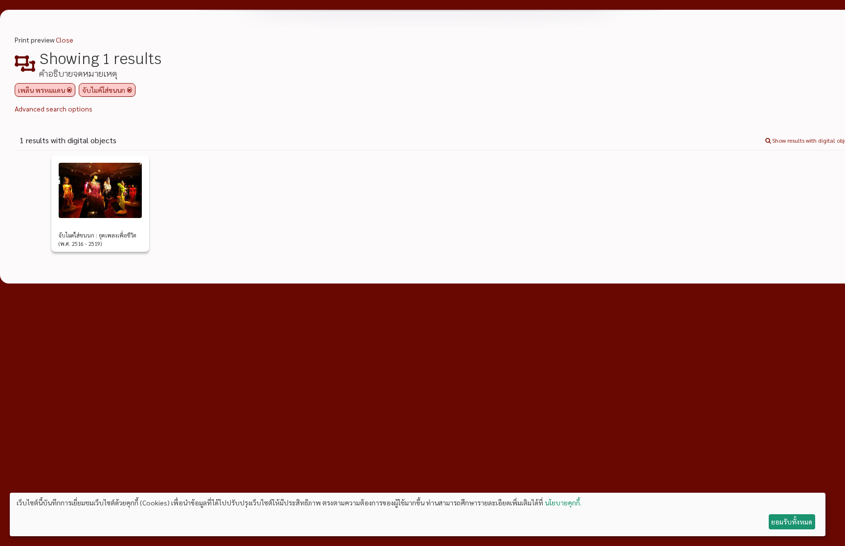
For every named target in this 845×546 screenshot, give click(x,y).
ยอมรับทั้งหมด (791, 521)
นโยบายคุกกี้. (563, 502)
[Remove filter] (69, 90)
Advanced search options (53, 108)
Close (64, 39)
